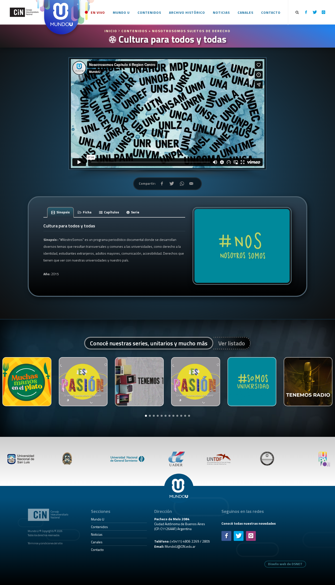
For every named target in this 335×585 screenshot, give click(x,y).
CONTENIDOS (134, 30)
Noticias (97, 534)
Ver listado (231, 343)
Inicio (111, 30)
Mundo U (97, 519)
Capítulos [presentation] (111, 212)
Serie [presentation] (134, 212)
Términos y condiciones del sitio (45, 543)
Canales (97, 542)
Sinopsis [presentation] (63, 212)
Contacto (97, 549)
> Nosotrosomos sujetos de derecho (190, 30)
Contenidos (99, 526)
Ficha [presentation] (86, 212)
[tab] (60, 212)
